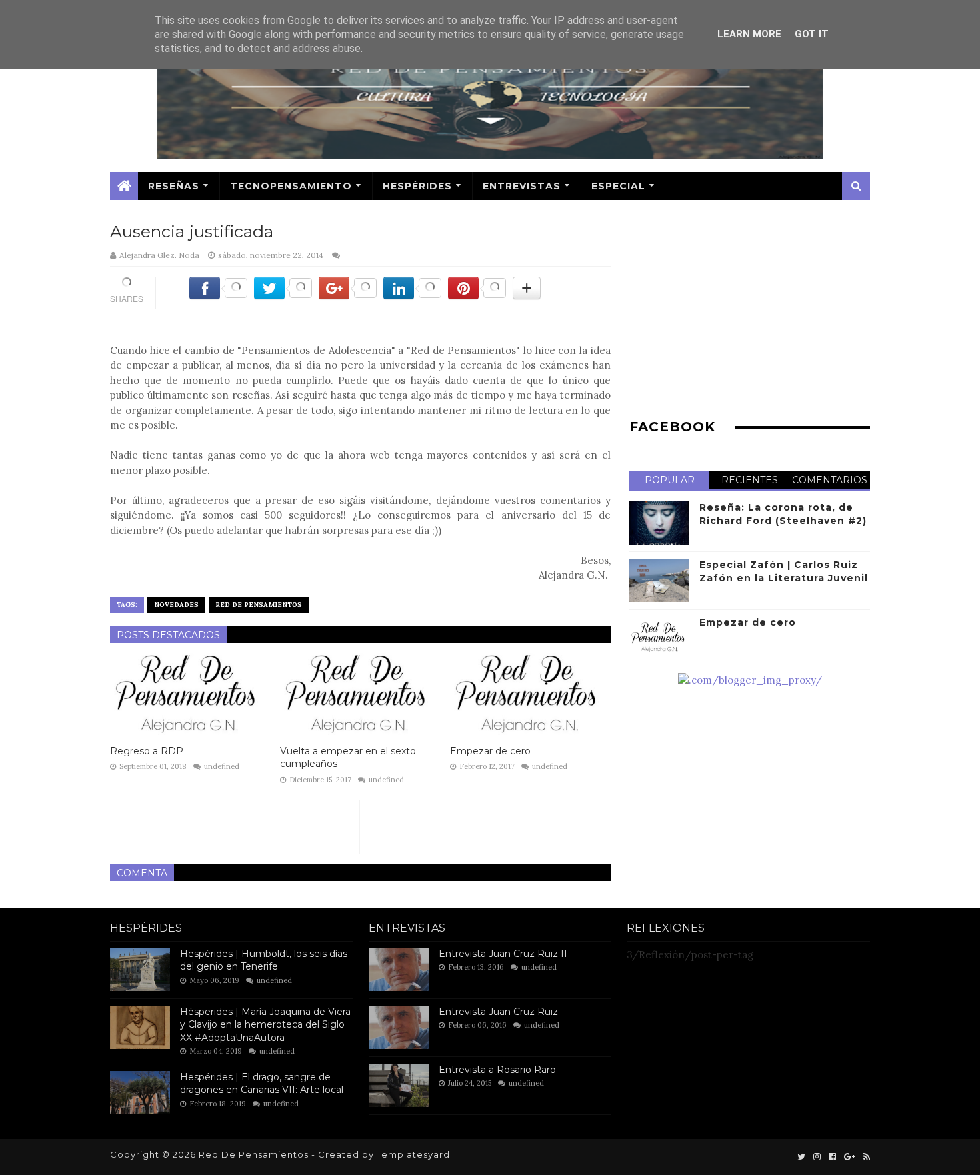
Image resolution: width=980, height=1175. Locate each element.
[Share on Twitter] (283, 295)
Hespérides (417, 186)
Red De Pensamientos (258, 604)
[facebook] (832, 1157)
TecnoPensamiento (291, 186)
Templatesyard (413, 1154)
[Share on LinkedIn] (412, 295)
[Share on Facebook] (218, 295)
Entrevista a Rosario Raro (497, 1070)
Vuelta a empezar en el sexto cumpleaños (348, 757)
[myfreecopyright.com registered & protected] (750, 680)
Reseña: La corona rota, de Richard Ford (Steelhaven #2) (783, 514)
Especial (618, 186)
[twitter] (801, 1157)
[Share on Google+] (348, 295)
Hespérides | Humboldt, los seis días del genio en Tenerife (263, 960)
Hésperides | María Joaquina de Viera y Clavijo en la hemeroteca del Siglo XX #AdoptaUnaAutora (265, 1025)
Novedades (176, 604)
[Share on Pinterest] (477, 295)
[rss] (865, 1157)
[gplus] (849, 1157)
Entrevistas (522, 186)
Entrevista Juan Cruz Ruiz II (503, 954)
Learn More (749, 34)
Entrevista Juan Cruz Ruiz (498, 1012)
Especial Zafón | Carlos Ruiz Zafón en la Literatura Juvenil (783, 571)
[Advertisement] (749, 312)
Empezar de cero (490, 751)
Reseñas (173, 186)
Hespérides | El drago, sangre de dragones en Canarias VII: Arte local (261, 1083)
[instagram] (817, 1157)
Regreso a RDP (146, 751)
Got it (812, 34)
